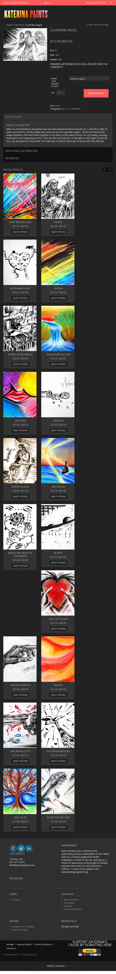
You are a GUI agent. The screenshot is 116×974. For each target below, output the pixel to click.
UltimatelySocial (79, 972)
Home (9, 24)
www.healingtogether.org (74, 871)
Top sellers (69, 902)
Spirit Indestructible (20, 222)
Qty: (53, 92)
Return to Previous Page (98, 24)
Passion (58, 685)
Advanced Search (24, 944)
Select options (20, 232)
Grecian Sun (58, 486)
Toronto (16, 899)
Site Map (10, 944)
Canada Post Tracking (23, 926)
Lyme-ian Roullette (20, 751)
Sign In (47, 3)
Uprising (58, 288)
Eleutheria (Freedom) (58, 751)
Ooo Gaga (20, 420)
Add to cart (96, 93)
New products (71, 899)
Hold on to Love (58, 619)
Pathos (58, 222)
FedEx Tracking (19, 929)
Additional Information (21, 151)
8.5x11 (66, 108)
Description (13, 117)
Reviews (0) (12, 158)
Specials (68, 905)
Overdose (58, 420)
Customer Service (73, 909)
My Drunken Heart (20, 288)
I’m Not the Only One (58, 817)
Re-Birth (58, 552)
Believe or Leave (20, 486)
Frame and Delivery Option (54, 82)
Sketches (19, 24)
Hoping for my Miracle (20, 354)
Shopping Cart (95, 2)
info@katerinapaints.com (22, 865)
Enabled (70, 966)
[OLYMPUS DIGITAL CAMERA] (25, 44)
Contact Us (11, 948)
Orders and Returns (43, 944)
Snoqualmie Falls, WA (58, 354)
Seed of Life (20, 817)
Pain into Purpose (20, 685)
